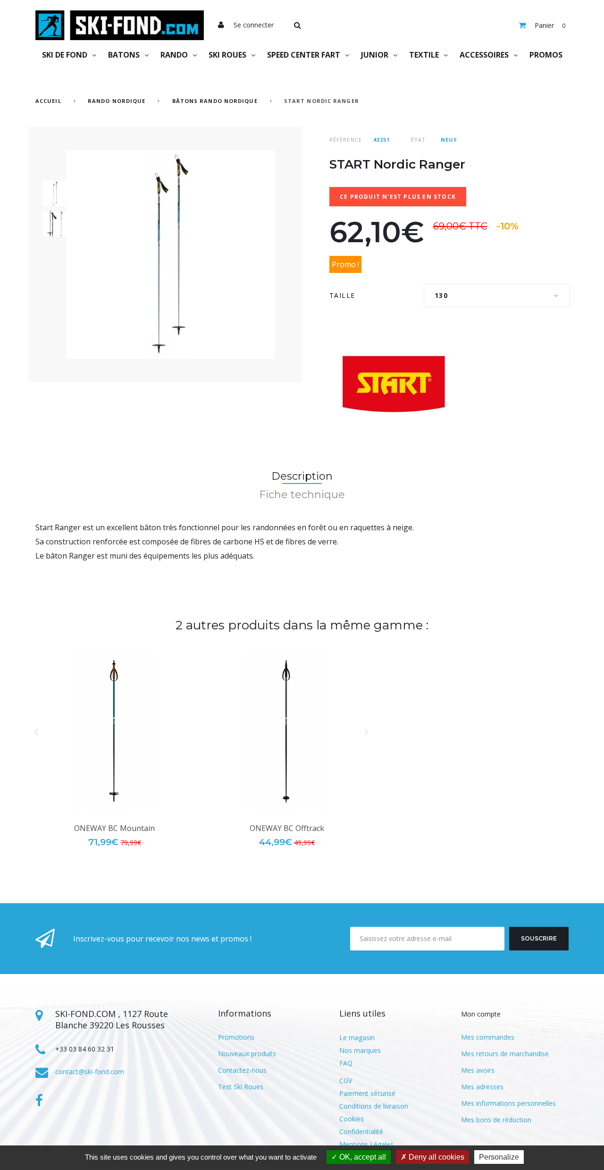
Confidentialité (361, 1131)
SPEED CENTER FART (303, 55)
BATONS (124, 55)
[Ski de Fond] (119, 25)
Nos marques (360, 1050)
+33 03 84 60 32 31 (84, 1048)
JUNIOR (374, 55)
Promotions (236, 1037)
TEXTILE (424, 55)
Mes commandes (487, 1037)
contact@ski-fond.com (89, 1071)
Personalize (499, 1157)
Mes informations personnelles (508, 1103)
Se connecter (254, 24)
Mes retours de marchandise (505, 1053)
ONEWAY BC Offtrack (287, 828)
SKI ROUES (227, 55)
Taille (343, 295)
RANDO (174, 55)
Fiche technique (302, 494)
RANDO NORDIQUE (116, 100)
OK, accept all (361, 1157)
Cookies (351, 1118)
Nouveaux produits (247, 1053)
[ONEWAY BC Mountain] (114, 732)
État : (420, 139)
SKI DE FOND (64, 55)
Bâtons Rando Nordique (215, 100)
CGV (345, 1080)
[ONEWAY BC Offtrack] (287, 732)
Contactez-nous (242, 1070)
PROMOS (545, 55)
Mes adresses (482, 1086)
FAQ (345, 1063)
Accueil (48, 100)
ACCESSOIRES (484, 55)
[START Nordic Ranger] (55, 193)
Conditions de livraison (373, 1106)
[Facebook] (39, 1100)
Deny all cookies (435, 1157)
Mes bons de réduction (496, 1119)
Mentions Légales (366, 1144)
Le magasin (357, 1037)
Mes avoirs (478, 1070)
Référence (345, 139)
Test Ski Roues (240, 1086)
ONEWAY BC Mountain (114, 828)
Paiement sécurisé (367, 1093)
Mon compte (481, 1013)
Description (302, 476)
